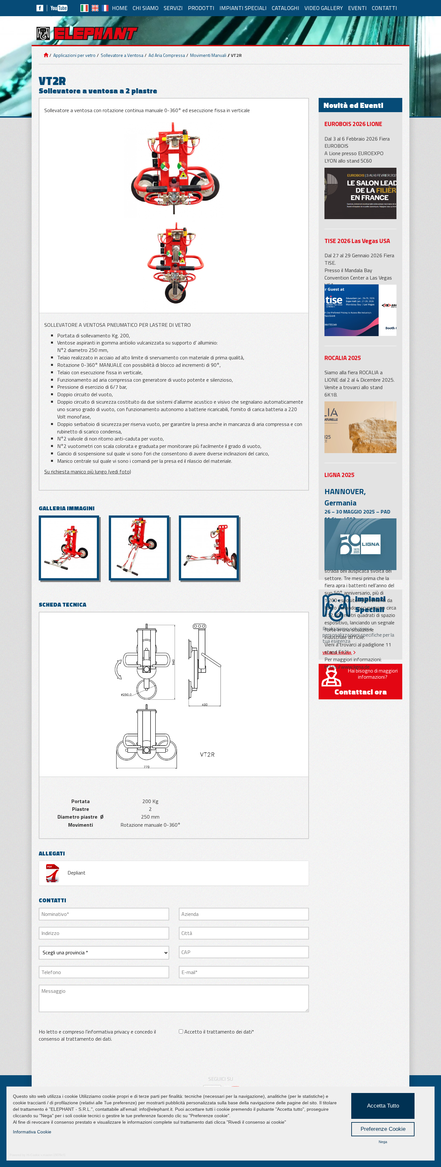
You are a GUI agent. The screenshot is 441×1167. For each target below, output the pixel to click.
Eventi (357, 8)
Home (120, 8)
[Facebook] (39, 8)
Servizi (173, 8)
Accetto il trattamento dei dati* (219, 1031)
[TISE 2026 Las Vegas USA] (360, 310)
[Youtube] (59, 8)
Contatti (384, 8)
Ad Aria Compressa (166, 55)
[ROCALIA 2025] (360, 427)
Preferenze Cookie (383, 1129)
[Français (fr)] (105, 8)
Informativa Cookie (32, 1131)
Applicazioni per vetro (74, 55)
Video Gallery (323, 8)
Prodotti (201, 8)
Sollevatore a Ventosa (121, 55)
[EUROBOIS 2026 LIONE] (360, 193)
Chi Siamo (146, 8)
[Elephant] (87, 33)
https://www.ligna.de (347, 667)
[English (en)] (95, 8)
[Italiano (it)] (84, 8)
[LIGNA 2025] (360, 544)
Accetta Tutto (383, 1106)
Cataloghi (285, 8)
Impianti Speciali (243, 8)
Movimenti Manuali (207, 55)
